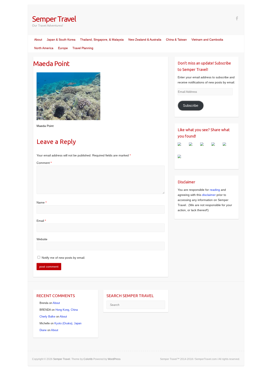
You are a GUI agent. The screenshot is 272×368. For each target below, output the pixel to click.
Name (42, 202)
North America (43, 48)
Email (41, 220)
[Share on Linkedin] (228, 147)
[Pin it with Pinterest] (216, 147)
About (38, 39)
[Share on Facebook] (183, 147)
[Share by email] (183, 160)
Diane (43, 330)
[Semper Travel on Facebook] (237, 18)
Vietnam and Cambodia (207, 39)
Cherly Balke (47, 316)
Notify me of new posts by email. (63, 257)
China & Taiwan (176, 39)
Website (42, 239)
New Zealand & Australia (144, 39)
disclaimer (209, 195)
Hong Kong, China (66, 309)
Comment (44, 162)
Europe (63, 48)
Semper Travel (54, 18)
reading (215, 189)
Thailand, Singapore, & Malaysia (102, 39)
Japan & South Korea (61, 39)
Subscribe (190, 105)
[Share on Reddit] (205, 147)
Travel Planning (82, 48)
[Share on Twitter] (194, 147)
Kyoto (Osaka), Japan (67, 323)
